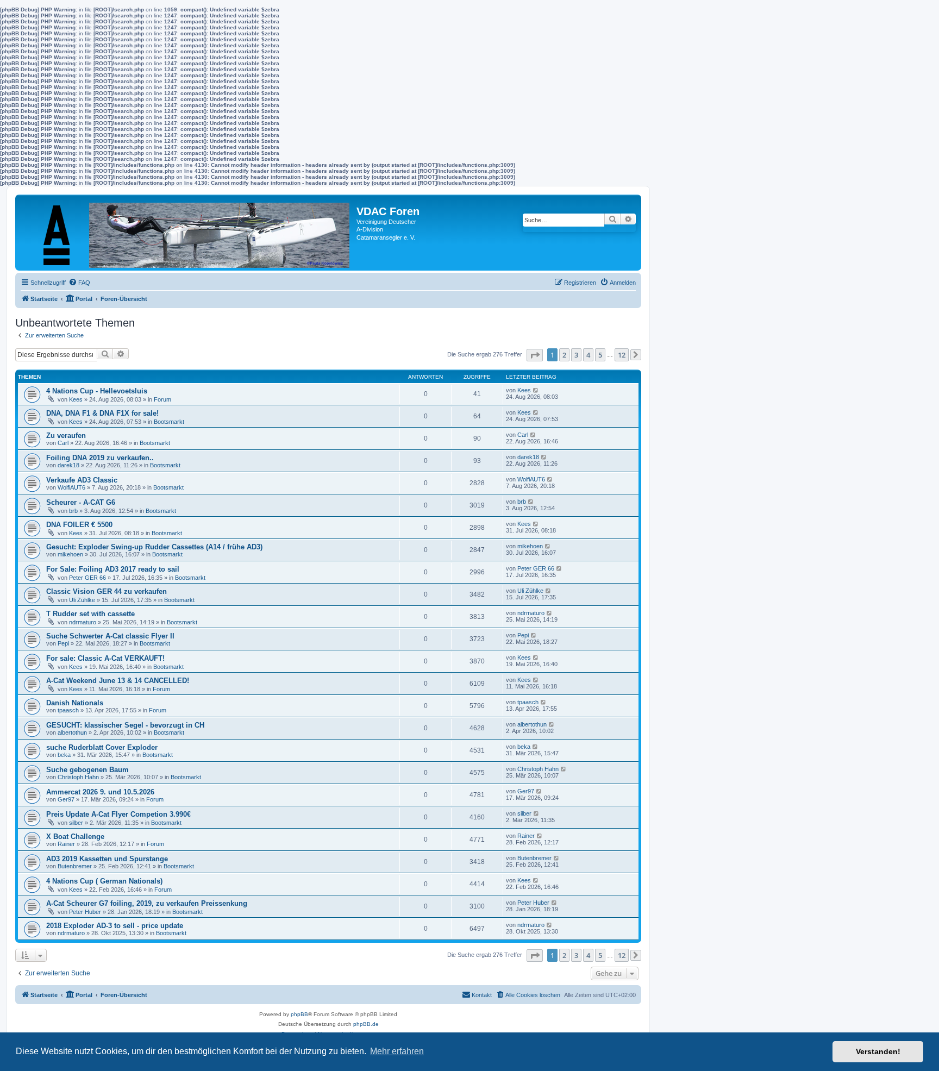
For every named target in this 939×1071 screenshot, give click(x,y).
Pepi (63, 643)
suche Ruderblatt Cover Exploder (102, 747)
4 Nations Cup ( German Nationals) (104, 881)
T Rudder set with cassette (90, 614)
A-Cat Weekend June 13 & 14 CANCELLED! (117, 681)
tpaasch (68, 710)
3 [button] (576, 355)
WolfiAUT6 (71, 487)
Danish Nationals (74, 703)
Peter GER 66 (87, 577)
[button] (535, 355)
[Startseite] (187, 232)
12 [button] (621, 355)
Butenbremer (75, 866)
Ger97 (66, 799)
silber (76, 822)
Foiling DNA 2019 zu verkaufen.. (100, 458)
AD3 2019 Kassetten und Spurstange (107, 859)
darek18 (68, 465)
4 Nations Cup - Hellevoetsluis (96, 391)
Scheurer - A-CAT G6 (80, 502)
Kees (76, 399)
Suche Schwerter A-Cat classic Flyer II (110, 636)
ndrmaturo (82, 622)
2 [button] (564, 355)
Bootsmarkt (169, 421)
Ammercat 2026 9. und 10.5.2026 (100, 792)
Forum (162, 399)
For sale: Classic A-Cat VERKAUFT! (105, 658)
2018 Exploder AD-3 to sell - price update (114, 926)
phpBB (299, 1014)
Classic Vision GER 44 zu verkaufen (106, 591)
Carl (63, 443)
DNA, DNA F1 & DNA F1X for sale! (102, 413)
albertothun (72, 732)
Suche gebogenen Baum (87, 770)
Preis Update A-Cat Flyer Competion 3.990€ (118, 814)
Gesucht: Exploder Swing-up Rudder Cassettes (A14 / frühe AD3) (154, 547)
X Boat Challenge (75, 836)
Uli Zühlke (82, 600)
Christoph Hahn (78, 777)
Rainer (66, 844)
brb (73, 511)
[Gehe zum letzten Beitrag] (536, 390)
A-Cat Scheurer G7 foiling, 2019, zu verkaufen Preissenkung (146, 903)
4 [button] (588, 355)
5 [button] (600, 355)
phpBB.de (366, 1024)
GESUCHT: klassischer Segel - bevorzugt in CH (125, 725)
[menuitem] (79, 282)
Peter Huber (85, 912)
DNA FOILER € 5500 (79, 525)
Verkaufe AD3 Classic (81, 480)
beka (64, 754)
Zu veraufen (66, 435)
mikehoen (70, 554)
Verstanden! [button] (878, 1051)
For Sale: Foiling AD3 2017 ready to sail (112, 569)
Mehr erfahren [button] (397, 1051)
